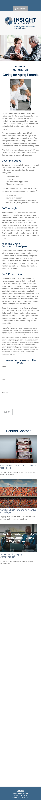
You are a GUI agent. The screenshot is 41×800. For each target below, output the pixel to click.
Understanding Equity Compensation (11, 555)
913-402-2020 (23, 793)
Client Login (21, 9)
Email (4, 379)
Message (5, 392)
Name (4, 366)
